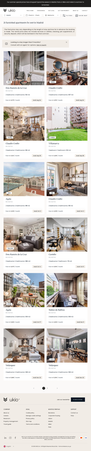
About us (75, 10)
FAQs (72, 416)
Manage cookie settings (33, 416)
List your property (63, 10)
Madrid (50, 421)
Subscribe (78, 399)
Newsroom (7, 418)
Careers (6, 416)
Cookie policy (30, 413)
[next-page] (53, 388)
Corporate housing (54, 416)
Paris (49, 427)
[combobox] (12, 15)
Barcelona (51, 413)
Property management (11, 421)
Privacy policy (30, 418)
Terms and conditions (33, 424)
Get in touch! (41, 45)
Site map (29, 421)
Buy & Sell (51, 10)
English (8, 446)
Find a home (30, 10)
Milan (50, 424)
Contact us (74, 413)
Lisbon (50, 418)
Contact (84, 10)
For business (41, 10)
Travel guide (7, 424)
